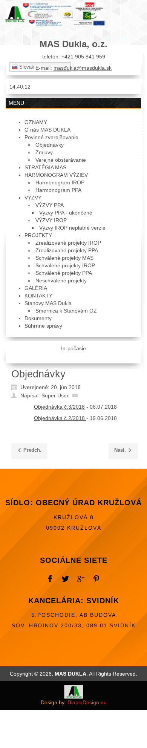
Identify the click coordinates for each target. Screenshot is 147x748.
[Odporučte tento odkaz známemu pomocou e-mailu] (76, 395)
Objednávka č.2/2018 (60, 418)
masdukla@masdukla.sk (83, 68)
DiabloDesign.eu (87, 702)
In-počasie (73, 348)
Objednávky (38, 374)
